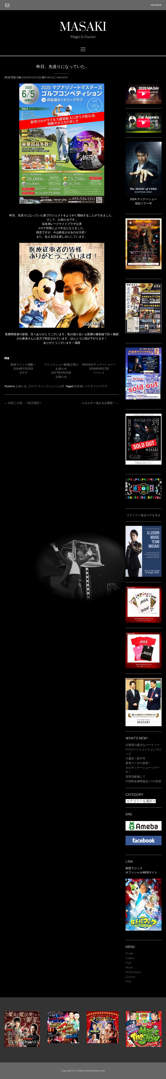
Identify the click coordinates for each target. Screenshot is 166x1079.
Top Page (156, 4)
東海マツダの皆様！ (138, 763)
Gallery (130, 958)
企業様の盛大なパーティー (143, 744)
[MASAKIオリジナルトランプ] (144, 621)
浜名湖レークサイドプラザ (90, 386)
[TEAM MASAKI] (144, 575)
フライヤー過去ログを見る (144, 515)
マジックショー (47, 386)
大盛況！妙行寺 (135, 758)
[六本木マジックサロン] (144, 398)
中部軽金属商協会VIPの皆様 (143, 781)
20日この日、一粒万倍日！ (23, 403)
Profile (129, 953)
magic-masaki (57, 77)
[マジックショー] (103, 1042)
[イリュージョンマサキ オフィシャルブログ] (144, 829)
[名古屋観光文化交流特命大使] (144, 725)
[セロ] (144, 195)
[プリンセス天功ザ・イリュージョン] (144, 268)
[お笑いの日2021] (144, 498)
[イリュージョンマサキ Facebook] (144, 844)
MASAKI (83, 27)
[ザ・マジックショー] (144, 1045)
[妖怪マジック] (144, 929)
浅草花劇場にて (135, 776)
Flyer (129, 962)
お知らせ (21, 386)
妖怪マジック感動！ (23, 364)
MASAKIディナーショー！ (99, 364)
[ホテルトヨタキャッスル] (144, 463)
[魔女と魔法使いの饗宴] (22, 1045)
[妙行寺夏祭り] (144, 332)
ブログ (32, 386)
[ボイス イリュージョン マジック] (63, 1042)
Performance (133, 972)
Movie (129, 967)
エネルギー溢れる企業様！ (100, 403)
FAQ (128, 981)
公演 (61, 386)
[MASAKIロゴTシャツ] (144, 667)
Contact (130, 976)
